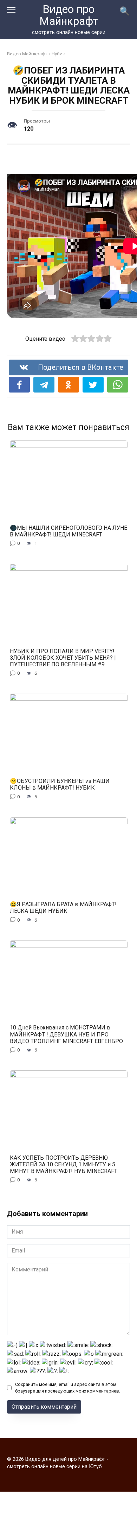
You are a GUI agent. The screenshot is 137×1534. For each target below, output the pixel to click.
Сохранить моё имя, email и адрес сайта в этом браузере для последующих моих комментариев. (67, 1388)
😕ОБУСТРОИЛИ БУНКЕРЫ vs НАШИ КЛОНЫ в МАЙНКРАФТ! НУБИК (60, 784)
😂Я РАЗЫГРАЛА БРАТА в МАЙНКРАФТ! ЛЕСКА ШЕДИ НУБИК (63, 907)
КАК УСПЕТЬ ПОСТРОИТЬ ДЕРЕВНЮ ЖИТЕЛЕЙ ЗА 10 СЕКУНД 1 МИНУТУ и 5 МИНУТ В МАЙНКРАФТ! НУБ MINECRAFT (63, 1164)
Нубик (58, 53)
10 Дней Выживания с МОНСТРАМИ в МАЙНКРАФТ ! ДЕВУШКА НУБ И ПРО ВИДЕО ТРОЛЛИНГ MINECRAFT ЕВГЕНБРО (66, 1034)
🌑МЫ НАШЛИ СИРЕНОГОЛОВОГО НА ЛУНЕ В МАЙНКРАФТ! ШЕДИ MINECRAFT (68, 530)
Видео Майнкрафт (27, 53)
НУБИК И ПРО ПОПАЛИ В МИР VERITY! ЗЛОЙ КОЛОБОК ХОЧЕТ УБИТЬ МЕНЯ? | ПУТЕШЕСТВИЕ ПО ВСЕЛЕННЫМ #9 (63, 657)
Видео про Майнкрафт (68, 15)
